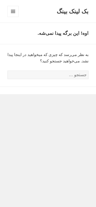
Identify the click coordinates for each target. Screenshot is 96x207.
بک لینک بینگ (73, 11)
